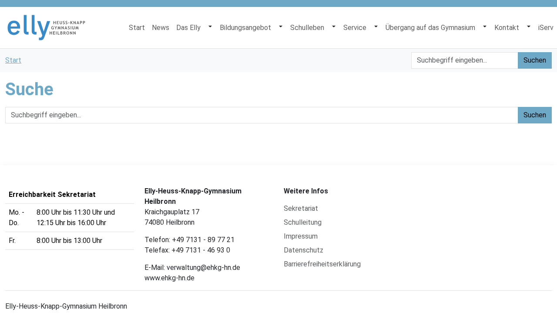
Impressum (301, 236)
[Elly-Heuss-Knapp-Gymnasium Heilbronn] (46, 27)
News (160, 27)
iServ (546, 27)
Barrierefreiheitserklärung (322, 264)
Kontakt (506, 27)
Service (354, 27)
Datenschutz (303, 250)
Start (137, 27)
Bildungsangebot (245, 27)
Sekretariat (301, 208)
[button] (210, 28)
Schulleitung (303, 222)
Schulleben (307, 27)
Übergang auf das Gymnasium (430, 27)
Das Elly (188, 27)
